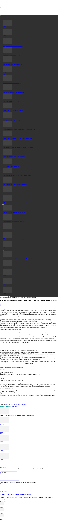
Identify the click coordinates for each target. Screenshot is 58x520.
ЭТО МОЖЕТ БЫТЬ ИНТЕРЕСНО (6, 406)
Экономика (5, 72)
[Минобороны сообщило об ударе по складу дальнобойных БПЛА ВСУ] (7, 246)
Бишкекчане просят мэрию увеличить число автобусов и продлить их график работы (18, 147)
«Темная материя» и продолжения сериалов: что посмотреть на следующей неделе (17, 138)
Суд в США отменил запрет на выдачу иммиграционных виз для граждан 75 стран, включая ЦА (17, 415)
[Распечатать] (38, 306)
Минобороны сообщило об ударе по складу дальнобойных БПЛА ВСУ (15, 248)
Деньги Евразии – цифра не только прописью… (11, 166)
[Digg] (29, 306)
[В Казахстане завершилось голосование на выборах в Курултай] (7, 210)
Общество (4, 118)
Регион (4, 201)
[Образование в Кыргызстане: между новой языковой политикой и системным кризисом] (2, 510)
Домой (1, 297)
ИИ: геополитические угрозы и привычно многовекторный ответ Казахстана (16, 202)
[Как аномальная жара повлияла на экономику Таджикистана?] (7, 154)
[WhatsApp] (13, 306)
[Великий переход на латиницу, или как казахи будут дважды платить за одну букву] (4, 458)
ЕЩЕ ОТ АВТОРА (15, 406)
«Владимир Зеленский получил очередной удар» (11, 230)
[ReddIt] (18, 306)
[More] (41, 306)
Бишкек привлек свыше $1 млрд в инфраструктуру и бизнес (13, 92)
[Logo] (6, 17)
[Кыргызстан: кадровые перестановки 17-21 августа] (4, 440)
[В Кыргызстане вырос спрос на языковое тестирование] (4, 431)
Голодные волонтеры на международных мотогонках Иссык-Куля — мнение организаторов (19, 129)
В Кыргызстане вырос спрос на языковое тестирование (12, 46)
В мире (3, 204)
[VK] (4, 306)
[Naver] (32, 306)
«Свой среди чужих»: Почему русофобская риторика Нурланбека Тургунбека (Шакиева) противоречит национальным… (24, 258)
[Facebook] (1, 306)
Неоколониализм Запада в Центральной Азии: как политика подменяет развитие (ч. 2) (18, 193)
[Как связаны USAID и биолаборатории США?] (7, 283)
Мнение (3, 250)
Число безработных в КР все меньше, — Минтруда (12, 83)
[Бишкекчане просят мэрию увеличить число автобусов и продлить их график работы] (7, 145)
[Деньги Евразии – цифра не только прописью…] (7, 164)
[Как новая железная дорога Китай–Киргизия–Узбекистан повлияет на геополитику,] (7, 173)
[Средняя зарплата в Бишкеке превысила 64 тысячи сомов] (7, 108)
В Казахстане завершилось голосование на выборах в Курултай (14, 212)
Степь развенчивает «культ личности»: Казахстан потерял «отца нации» (16, 184)
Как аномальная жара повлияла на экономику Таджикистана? (14, 156)
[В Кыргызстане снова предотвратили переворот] (7, 99)
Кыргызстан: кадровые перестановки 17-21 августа (12, 55)
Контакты (3, 499)
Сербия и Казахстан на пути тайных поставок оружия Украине (14, 276)
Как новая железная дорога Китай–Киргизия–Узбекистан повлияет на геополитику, (17, 175)
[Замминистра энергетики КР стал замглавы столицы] (4, 449)
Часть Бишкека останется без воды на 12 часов (11, 120)
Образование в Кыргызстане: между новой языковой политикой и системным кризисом (18, 74)
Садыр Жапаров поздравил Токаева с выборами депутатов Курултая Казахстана (14, 424)
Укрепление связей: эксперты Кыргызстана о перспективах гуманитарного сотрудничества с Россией (20, 267)
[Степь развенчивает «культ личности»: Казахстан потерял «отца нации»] (7, 182)
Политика (3, 19)
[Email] (35, 306)
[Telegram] (24, 306)
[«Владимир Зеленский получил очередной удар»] (7, 228)
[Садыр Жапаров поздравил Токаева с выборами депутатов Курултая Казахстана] (4, 422)
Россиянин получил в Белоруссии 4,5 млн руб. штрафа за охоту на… (15, 221)
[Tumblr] (21, 306)
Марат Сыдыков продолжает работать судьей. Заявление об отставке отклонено (16, 404)
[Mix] (27, 306)
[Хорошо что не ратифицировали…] (7, 292)
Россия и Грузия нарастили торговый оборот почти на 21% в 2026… (15, 239)
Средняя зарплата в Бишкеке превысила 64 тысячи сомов (13, 110)
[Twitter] (7, 306)
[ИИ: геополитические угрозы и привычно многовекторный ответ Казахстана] (7, 200)
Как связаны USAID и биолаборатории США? (11, 285)
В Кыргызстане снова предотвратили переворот (11, 101)
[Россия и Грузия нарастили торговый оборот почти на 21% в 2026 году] (7, 237)
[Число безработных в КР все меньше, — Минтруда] (3, 488)
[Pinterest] (10, 306)
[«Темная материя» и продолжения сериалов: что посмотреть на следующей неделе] (7, 136)
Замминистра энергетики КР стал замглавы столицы (12, 64)
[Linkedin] (15, 306)
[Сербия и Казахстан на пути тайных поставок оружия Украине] (7, 274)
